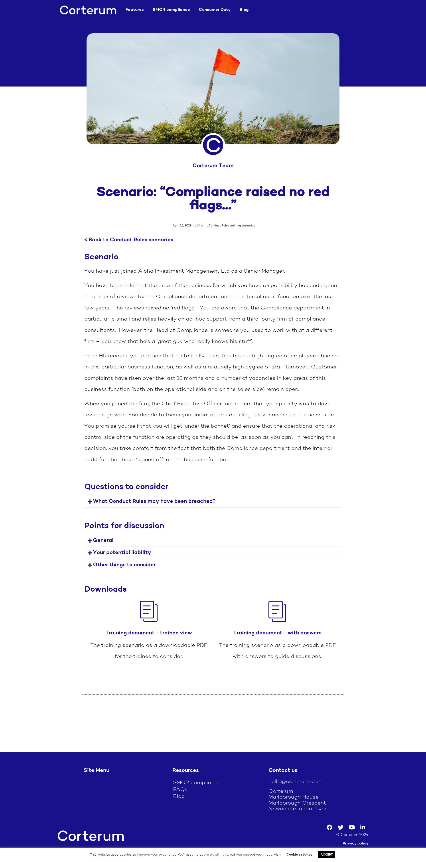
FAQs (180, 789)
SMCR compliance (171, 10)
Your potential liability (122, 552)
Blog (244, 10)
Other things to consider (124, 565)
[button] (213, 502)
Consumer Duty (215, 10)
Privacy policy (355, 843)
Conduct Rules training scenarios (232, 225)
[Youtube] (351, 827)
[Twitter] (340, 827)
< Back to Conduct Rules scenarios (128, 240)
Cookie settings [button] (299, 854)
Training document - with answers (277, 633)
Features (135, 10)
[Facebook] (329, 827)
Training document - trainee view (148, 633)
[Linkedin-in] (362, 827)
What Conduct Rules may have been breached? (154, 501)
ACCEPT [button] (327, 854)
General (103, 540)
